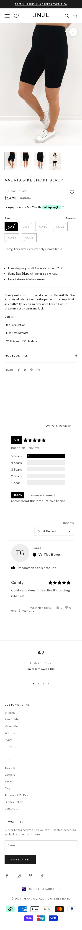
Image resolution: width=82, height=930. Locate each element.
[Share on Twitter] (25, 370)
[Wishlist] (16, 16)
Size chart (71, 218)
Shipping (10, 712)
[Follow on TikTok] (42, 875)
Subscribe (20, 859)
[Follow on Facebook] (7, 875)
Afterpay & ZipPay (16, 795)
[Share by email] (38, 370)
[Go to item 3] (40, 161)
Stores (9, 781)
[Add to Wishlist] (41, 192)
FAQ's (9, 739)
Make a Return (14, 726)
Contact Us (12, 808)
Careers (10, 774)
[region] (41, 663)
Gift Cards (11, 746)
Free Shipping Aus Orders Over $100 (41, 4)
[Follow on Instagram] (18, 875)
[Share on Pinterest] (31, 370)
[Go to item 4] (54, 161)
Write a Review (58, 426)
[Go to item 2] (25, 161)
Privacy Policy (14, 802)
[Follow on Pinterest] (30, 875)
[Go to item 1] (11, 161)
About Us (11, 768)
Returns (10, 733)
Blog (7, 788)
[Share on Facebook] (18, 370)
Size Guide (12, 719)
